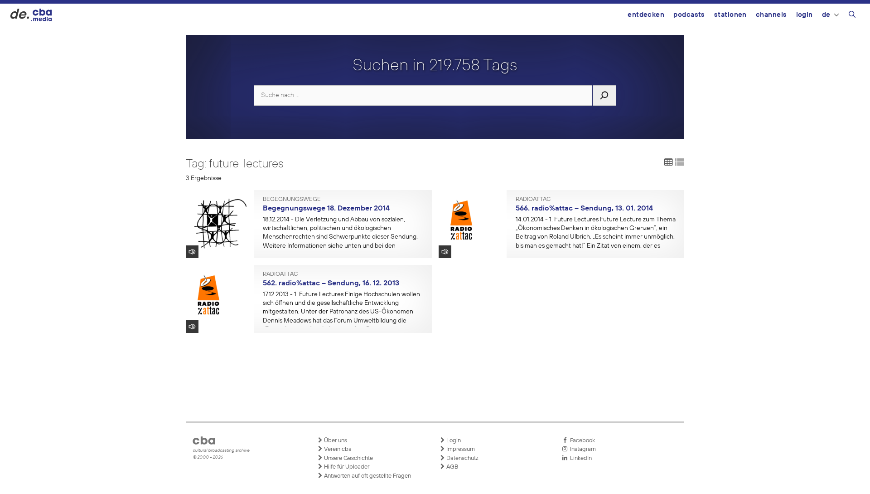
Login (804, 14)
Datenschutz (461, 458)
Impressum (460, 449)
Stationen (730, 14)
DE (826, 14)
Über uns (335, 441)
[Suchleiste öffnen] (852, 16)
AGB (451, 467)
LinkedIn (579, 458)
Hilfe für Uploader (346, 467)
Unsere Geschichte (348, 458)
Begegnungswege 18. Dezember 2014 (326, 208)
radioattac (533, 199)
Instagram (581, 449)
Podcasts (689, 14)
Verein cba (337, 449)
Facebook (581, 441)
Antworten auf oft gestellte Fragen (367, 476)
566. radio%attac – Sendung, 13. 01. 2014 (584, 208)
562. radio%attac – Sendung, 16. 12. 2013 (331, 283)
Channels (771, 14)
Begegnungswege (292, 199)
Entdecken (646, 14)
